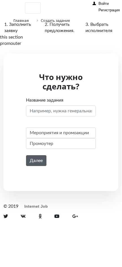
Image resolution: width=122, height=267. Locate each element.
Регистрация (109, 10)
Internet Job (36, 206)
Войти (104, 3)
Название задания (44, 100)
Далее (36, 160)
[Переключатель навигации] (33, 8)
